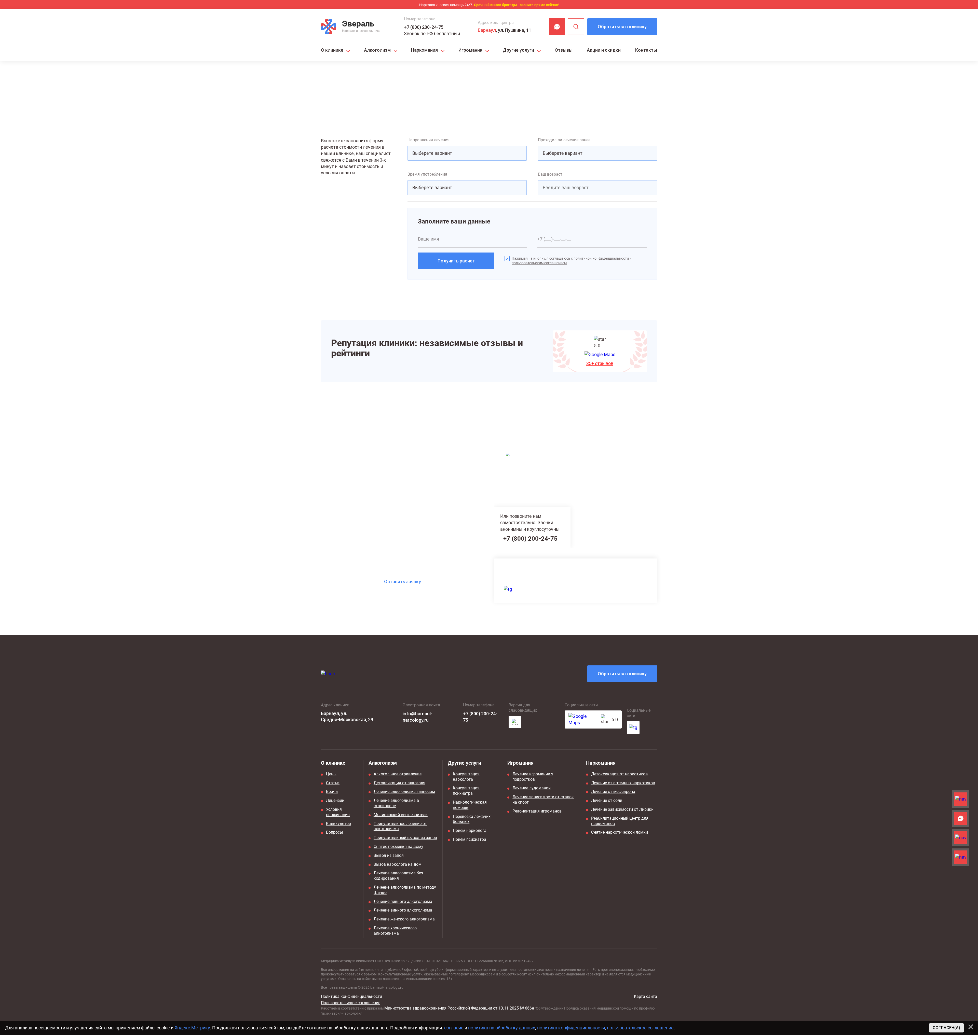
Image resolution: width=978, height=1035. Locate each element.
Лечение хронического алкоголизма (395, 931)
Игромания (470, 50)
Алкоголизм (377, 50)
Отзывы (564, 50)
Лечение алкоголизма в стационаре (396, 803)
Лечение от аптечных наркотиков (623, 782)
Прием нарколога (469, 830)
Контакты (646, 50)
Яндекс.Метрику (192, 1027)
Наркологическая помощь (470, 805)
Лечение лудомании (531, 788)
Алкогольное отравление (398, 774)
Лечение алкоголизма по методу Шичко (405, 890)
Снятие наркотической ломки (619, 832)
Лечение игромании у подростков (532, 777)
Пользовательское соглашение (350, 1002)
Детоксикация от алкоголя (399, 782)
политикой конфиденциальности (601, 258)
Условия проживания (338, 812)
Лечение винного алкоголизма (403, 910)
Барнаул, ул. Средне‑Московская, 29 (347, 716)
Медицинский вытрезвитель (401, 814)
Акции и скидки (604, 50)
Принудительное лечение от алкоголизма (400, 826)
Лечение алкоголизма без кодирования (398, 876)
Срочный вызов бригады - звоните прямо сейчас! (516, 5)
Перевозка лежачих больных (472, 819)
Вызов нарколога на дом (398, 864)
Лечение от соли (606, 800)
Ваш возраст (550, 174)
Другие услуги (518, 50)
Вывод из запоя (389, 855)
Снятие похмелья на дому (398, 846)
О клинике (332, 50)
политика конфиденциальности (571, 1027)
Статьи (332, 782)
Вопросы (334, 832)
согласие (454, 1027)
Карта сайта (645, 996)
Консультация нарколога (466, 777)
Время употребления (427, 174)
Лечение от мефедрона (613, 791)
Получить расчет (456, 260)
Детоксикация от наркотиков (619, 774)
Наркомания (424, 50)
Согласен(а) (946, 1027)
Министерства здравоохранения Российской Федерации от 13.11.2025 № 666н (459, 1008)
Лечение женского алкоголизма (404, 919)
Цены (331, 774)
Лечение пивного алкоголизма (403, 901)
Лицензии (335, 800)
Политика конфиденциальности (351, 996)
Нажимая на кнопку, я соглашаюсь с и (572, 260)
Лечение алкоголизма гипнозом (404, 791)
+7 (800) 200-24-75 (423, 27)
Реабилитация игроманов (537, 811)
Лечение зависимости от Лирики (622, 809)
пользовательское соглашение (640, 1027)
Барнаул (487, 30)
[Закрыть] (970, 1026)
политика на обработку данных (501, 1027)
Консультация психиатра (466, 791)
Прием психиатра (469, 839)
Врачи (332, 791)
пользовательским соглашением (539, 263)
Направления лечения (429, 139)
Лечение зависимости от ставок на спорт (543, 799)
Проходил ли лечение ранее (564, 139)
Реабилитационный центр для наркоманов (619, 821)
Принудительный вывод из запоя (405, 837)
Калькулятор (338, 823)
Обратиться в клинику (622, 26)
